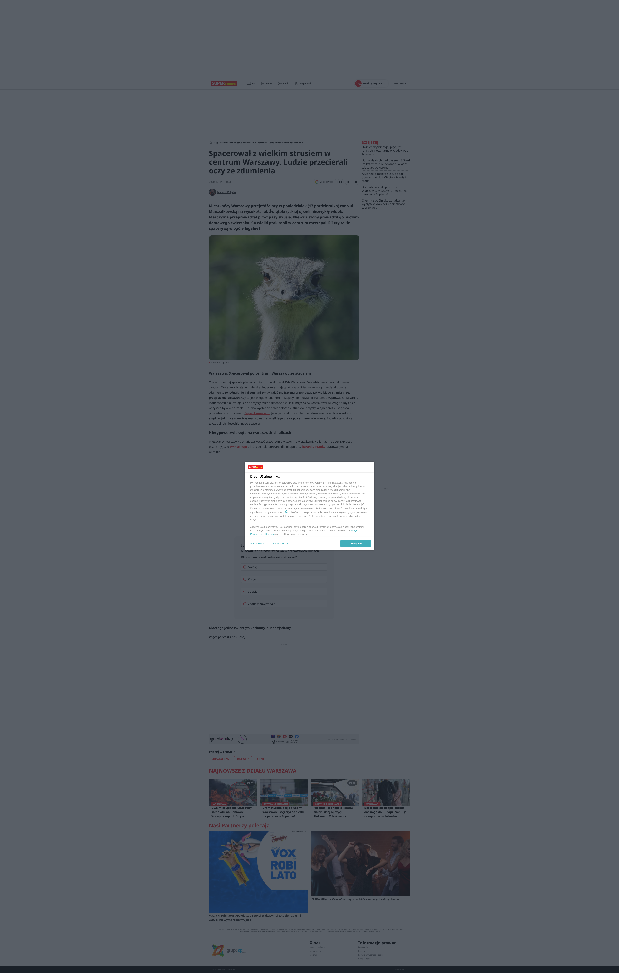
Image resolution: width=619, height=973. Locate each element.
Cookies (269, 534)
